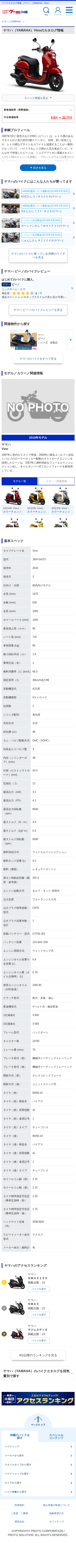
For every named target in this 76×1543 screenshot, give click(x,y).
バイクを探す (39, 1289)
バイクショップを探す (17, 1473)
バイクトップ (12, 1446)
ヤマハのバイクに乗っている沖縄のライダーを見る (38, 255)
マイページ (58, 15)
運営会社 (19, 1521)
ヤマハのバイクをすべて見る (38, 358)
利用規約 (19, 1505)
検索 (46, 15)
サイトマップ (56, 1521)
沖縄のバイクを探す (20, 1436)
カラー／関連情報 (56, 481)
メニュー (69, 15)
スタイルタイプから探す (18, 1464)
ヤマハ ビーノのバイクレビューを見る (38, 309)
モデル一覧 (19, 481)
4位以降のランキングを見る (38, 1355)
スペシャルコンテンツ (56, 1436)
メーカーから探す (14, 1455)
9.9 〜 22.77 (61, 117)
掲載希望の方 (56, 1513)
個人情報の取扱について (56, 1505)
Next (70, 340)
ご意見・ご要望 (19, 1513)
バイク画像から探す (16, 1491)
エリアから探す (13, 1482)
